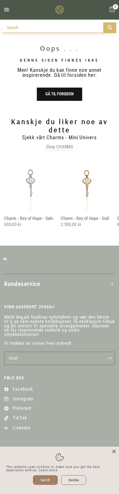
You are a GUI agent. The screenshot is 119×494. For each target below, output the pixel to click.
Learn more (48, 470)
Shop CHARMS (59, 146)
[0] (111, 9)
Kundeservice (22, 283)
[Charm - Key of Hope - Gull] (88, 185)
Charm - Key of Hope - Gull (85, 218)
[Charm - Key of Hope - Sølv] (31, 185)
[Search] (109, 27)
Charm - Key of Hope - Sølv (28, 218)
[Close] (114, 451)
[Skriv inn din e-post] (109, 358)
